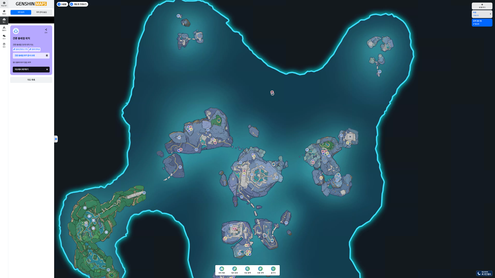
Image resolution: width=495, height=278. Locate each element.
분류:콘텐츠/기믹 (22, 49)
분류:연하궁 (36, 49)
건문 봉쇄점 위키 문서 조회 (25, 56)
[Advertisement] (31, 19)
